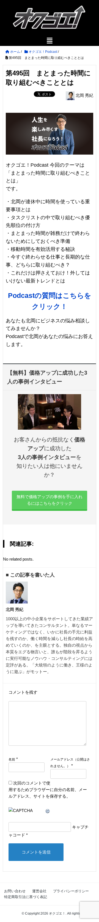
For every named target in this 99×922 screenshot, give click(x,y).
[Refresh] (48, 810)
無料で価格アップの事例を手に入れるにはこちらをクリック (49, 500)
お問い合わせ (15, 891)
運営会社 (39, 891)
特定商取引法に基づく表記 (25, 897)
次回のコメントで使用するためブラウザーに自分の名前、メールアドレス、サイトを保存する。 (48, 789)
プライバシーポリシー (71, 891)
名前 (12, 759)
